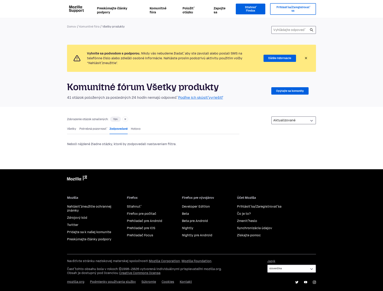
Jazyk (271, 261)
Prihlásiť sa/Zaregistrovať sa (292, 9)
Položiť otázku (188, 10)
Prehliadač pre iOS (141, 228)
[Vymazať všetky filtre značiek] (125, 119)
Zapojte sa (219, 10)
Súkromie (148, 282)
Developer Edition (196, 206)
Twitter (72, 225)
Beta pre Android (195, 221)
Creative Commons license (139, 273)
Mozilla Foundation (196, 261)
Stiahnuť (133, 206)
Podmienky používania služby (113, 282)
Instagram (314, 282)
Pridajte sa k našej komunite (89, 232)
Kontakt (186, 282)
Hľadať (311, 30)
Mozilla (77, 179)
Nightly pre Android (197, 235)
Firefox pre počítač (141, 214)
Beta (185, 214)
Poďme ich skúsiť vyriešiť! (200, 97)
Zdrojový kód (77, 218)
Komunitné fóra (158, 10)
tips (115, 119)
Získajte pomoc (249, 235)
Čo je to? (244, 214)
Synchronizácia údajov (254, 228)
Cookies (168, 282)
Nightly (187, 228)
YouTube (305, 282)
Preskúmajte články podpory (112, 10)
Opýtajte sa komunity (290, 91)
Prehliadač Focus (140, 235)
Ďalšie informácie (279, 58)
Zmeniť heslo (247, 221)
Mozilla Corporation (164, 261)
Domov (71, 26)
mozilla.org (75, 282)
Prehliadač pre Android (144, 221)
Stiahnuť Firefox (250, 9)
